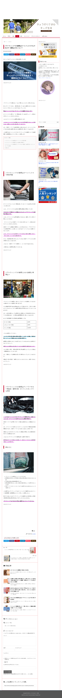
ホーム (6, 41)
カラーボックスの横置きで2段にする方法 (19, 570)
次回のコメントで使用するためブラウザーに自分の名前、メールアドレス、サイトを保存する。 (20, 659)
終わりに (7, 147)
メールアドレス (18, 647)
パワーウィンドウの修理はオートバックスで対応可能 (15, 140)
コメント (5, 635)
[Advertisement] (31, 8)
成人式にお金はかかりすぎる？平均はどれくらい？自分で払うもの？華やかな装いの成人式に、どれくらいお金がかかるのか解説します (23, 590)
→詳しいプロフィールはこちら (44, 77)
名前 (5, 647)
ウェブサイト (6, 653)
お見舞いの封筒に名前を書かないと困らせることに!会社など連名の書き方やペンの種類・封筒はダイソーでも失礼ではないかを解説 (23, 580)
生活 (10, 41)
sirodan (34, 533)
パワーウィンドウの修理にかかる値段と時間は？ (14, 142)
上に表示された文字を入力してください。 (12, 664)
